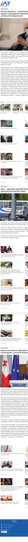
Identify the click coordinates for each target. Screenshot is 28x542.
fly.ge (2, 133)
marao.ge (2, 491)
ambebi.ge (3, 259)
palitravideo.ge (3, 166)
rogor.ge (2, 507)
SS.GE (2, 102)
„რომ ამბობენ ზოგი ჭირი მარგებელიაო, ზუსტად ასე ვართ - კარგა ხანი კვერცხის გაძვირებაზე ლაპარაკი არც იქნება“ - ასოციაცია (12, 288)
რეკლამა (14, 521)
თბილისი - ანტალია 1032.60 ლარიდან (9, 128)
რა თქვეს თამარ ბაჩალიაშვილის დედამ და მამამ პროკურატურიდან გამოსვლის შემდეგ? (11, 177)
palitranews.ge (3, 308)
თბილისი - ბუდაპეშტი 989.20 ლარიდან (9, 143)
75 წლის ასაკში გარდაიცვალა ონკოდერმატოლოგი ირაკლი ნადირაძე (12, 454)
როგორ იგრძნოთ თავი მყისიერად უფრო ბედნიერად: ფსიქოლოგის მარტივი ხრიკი (10, 503)
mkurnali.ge (3, 458)
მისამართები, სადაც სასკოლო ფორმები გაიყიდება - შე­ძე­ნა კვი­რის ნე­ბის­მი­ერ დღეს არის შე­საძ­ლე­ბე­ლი (12, 470)
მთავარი (14, 520)
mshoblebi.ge (3, 474)
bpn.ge (2, 292)
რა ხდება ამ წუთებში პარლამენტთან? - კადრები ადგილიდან (11, 162)
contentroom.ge (4, 328)
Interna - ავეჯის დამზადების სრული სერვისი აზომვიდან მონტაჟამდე (10, 323)
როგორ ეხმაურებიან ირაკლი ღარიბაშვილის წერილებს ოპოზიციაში (10, 303)
